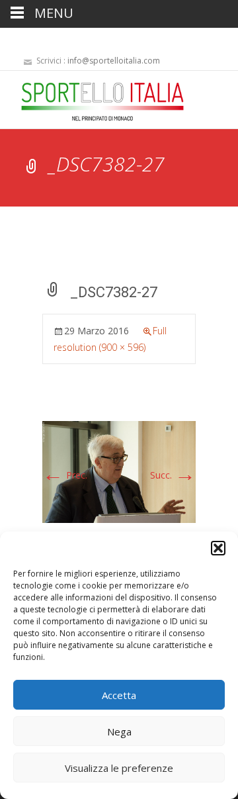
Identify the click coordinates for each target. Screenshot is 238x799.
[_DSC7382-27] (119, 471)
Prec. (64, 475)
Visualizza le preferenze (119, 768)
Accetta (119, 695)
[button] (218, 548)
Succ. (173, 475)
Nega (119, 731)
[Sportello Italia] (92, 97)
